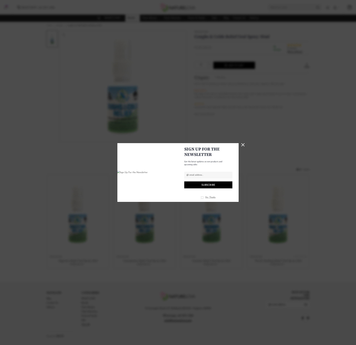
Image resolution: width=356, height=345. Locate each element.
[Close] (243, 145)
